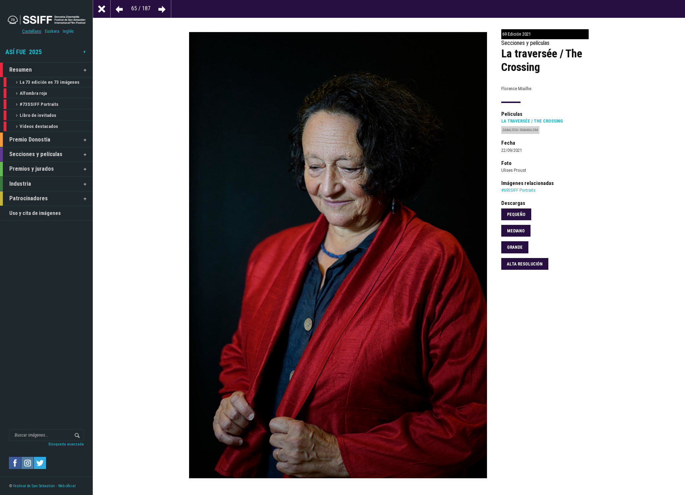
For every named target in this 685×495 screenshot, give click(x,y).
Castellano (31, 31)
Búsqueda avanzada (66, 444)
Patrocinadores (28, 198)
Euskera (52, 31)
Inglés (68, 31)
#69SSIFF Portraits (518, 190)
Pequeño (516, 214)
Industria (20, 183)
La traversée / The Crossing (532, 121)
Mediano (516, 230)
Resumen (20, 69)
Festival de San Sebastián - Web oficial (44, 486)
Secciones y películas (35, 154)
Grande (515, 247)
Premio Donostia (29, 139)
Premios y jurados (31, 168)
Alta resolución (525, 264)
